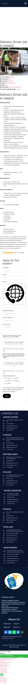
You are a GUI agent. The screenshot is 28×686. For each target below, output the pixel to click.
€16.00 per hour (10, 83)
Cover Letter (7, 324)
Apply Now (7, 627)
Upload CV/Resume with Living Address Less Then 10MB (12, 336)
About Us (16, 623)
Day (6, 85)
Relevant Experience (9, 376)
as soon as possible (15, 87)
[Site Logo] (4, 5)
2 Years (18, 89)
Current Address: (8, 317)
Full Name (6, 267)
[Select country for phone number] (15, 294)
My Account (7, 623)
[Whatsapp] (14, 632)
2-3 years (8, 381)
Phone (5, 281)
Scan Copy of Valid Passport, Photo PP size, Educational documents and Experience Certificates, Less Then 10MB (14, 355)
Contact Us (16, 627)
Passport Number (8, 310)
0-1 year (7, 378)
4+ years (7, 383)
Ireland (12, 77)
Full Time (10, 81)
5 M (10, 79)
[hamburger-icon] (25, 3)
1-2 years (15, 378)
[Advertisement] (14, 22)
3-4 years (16, 381)
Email (5, 274)
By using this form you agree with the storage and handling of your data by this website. (13, 389)
